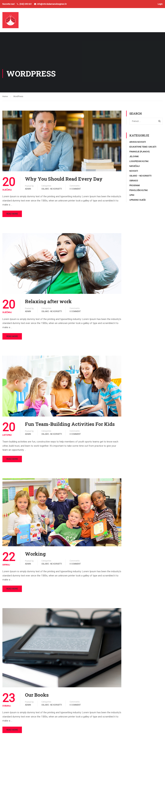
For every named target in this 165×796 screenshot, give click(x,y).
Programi (134, 185)
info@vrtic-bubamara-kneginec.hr (52, 4)
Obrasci (133, 180)
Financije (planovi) (139, 151)
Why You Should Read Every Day (63, 179)
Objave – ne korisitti (140, 176)
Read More (12, 214)
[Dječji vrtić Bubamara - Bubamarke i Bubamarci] (14, 21)
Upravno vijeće (137, 200)
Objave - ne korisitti (51, 189)
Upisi (131, 195)
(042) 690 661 (25, 4)
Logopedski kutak (139, 161)
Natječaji (134, 166)
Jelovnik (134, 156)
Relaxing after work (48, 301)
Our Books (37, 695)
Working (35, 554)
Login (160, 4)
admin (28, 189)
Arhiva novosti (137, 142)
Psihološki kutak (138, 190)
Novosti (133, 171)
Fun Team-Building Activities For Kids (70, 424)
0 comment (75, 189)
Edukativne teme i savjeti (142, 147)
